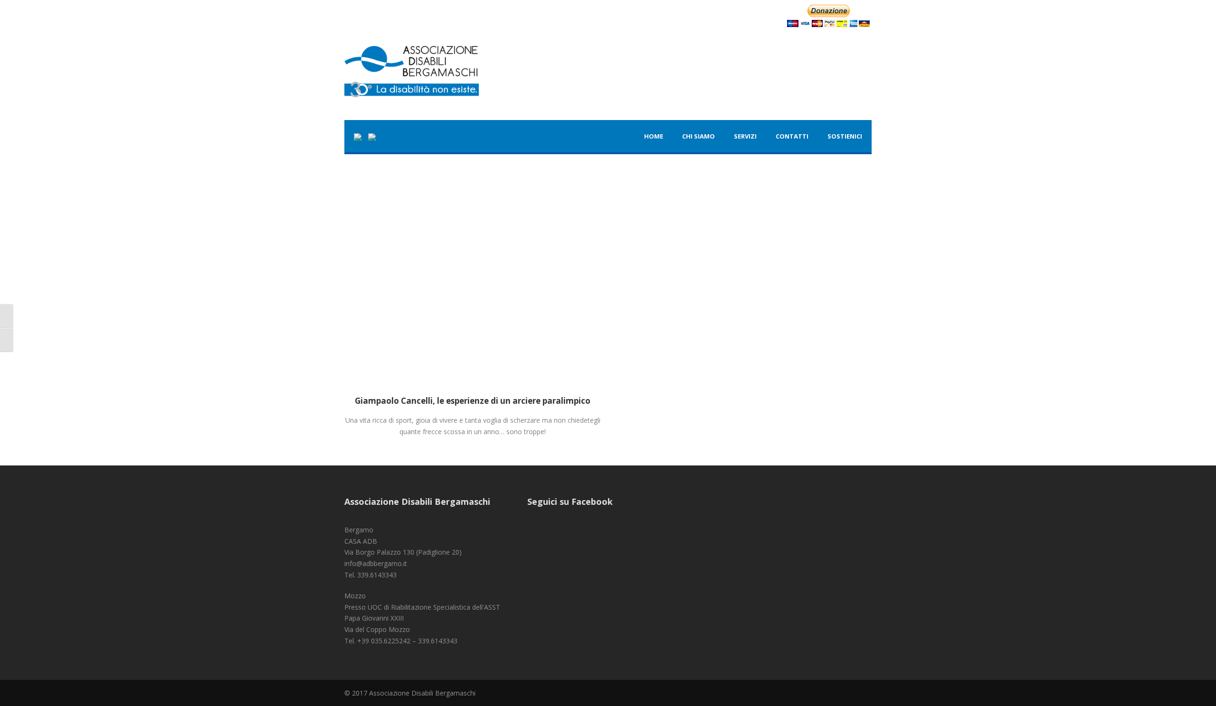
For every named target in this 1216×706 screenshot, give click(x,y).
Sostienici (844, 136)
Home (653, 136)
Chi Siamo (698, 136)
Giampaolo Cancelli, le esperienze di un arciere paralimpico (472, 400)
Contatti (792, 136)
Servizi (745, 136)
